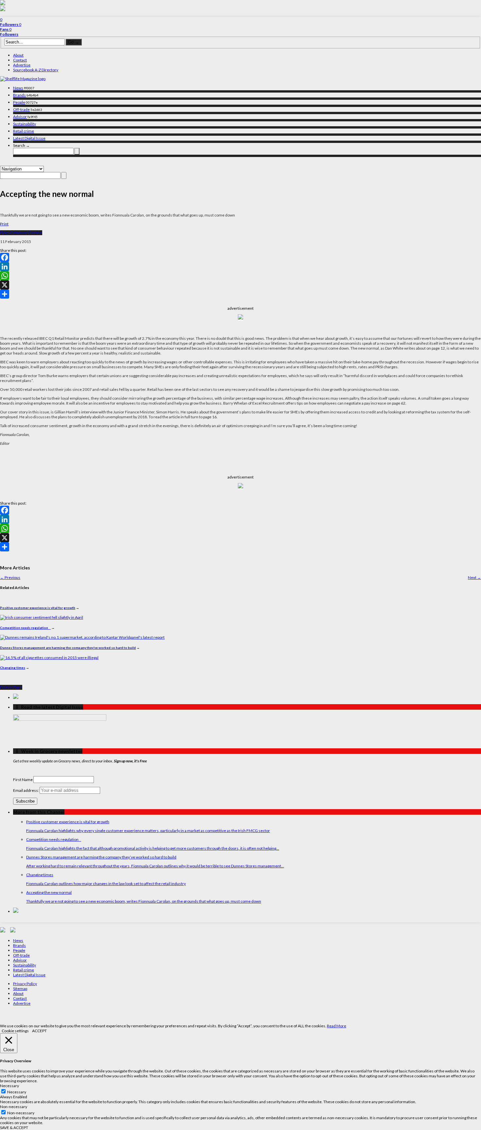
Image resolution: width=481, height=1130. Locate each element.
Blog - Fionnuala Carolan (21, 232)
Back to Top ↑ (11, 687)
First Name (23, 779)
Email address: (26, 790)
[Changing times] (49, 657)
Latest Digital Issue (29, 138)
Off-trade (21, 109)
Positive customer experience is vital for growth (37, 608)
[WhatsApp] (240, 275)
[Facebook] (240, 257)
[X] (240, 284)
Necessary (16, 1091)
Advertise (21, 64)
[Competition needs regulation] (41, 617)
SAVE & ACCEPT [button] (14, 1127)
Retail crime (23, 131)
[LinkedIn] (240, 266)
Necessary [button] (9, 1085)
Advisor (20, 116)
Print (4, 223)
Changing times (12, 667)
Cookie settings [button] (15, 1030)
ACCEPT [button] (39, 1030)
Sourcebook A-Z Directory (35, 69)
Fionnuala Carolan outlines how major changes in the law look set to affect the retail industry (106, 883)
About (18, 55)
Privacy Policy (25, 983)
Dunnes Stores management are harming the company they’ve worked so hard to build (68, 648)
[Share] (240, 294)
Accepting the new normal (49, 892)
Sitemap (20, 988)
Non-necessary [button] (13, 1106)
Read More (336, 1025)
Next (474, 577)
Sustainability (24, 123)
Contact (20, 60)
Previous (10, 577)
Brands (19, 95)
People (19, 102)
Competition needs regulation (25, 628)
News (18, 87)
